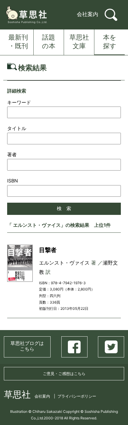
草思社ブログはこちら (27, 346)
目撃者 (48, 250)
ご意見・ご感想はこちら (64, 373)
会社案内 (87, 14)
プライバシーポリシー (76, 396)
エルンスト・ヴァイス (64, 263)
